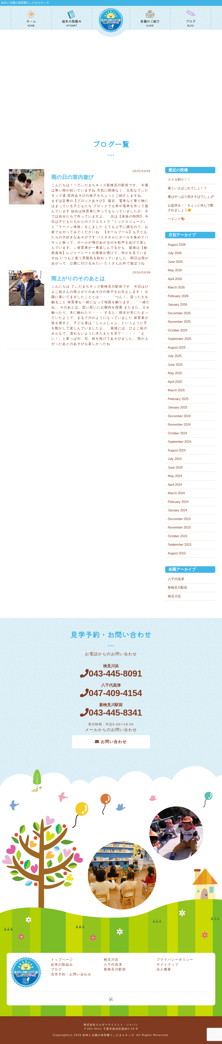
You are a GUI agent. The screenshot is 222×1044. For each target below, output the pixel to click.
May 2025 (175, 373)
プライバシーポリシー (175, 959)
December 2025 (179, 313)
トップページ (62, 959)
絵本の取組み (62, 964)
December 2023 (179, 519)
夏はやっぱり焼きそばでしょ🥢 (191, 196)
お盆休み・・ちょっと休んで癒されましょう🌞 (190, 207)
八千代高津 (176, 579)
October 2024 (177, 433)
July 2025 (174, 356)
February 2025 (178, 399)
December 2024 (179, 416)
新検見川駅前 (177, 587)
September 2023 (179, 544)
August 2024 (177, 450)
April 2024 (175, 484)
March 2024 (176, 493)
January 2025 (177, 407)
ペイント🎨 (176, 219)
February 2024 (178, 502)
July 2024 (174, 459)
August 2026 (177, 244)
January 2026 (177, 304)
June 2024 (175, 467)
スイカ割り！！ (179, 179)
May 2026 (175, 270)
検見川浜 (174, 596)
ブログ (56, 969)
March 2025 (176, 390)
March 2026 (176, 287)
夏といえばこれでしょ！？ (187, 188)
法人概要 (164, 969)
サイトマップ (168, 964)
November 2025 (179, 321)
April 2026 (175, 279)
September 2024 (179, 441)
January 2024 (177, 510)
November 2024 (179, 424)
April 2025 (175, 382)
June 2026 (175, 261)
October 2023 (177, 536)
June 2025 (175, 364)
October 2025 (177, 330)
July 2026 (174, 253)
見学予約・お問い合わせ (71, 974)
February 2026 (178, 296)
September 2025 (179, 339)
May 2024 (175, 476)
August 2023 (177, 553)
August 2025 (177, 347)
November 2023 (179, 527)
